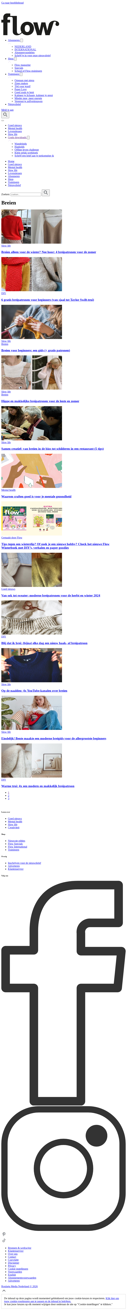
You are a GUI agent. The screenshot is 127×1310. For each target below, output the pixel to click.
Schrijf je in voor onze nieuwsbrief (33, 55)
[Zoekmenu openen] (5, 114)
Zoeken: (5, 194)
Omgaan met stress (24, 80)
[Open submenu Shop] (15, 59)
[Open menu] (2, 120)
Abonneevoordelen (25, 52)
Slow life (6, 245)
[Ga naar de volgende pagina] (3, 805)
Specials (19, 68)
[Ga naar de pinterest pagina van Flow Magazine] (4, 1236)
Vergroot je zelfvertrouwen (28, 101)
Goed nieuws (8, 589)
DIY (3, 293)
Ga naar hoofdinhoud (12, 2)
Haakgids (19, 146)
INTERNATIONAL (25, 49)
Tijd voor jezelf (22, 86)
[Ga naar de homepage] (30, 34)
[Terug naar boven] (4, 1292)
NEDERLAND (23, 46)
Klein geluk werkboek (26, 152)
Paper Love (21, 89)
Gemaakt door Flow (11, 537)
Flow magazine (23, 65)
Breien (4, 344)
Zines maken (21, 83)
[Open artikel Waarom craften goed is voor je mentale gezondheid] (31, 487)
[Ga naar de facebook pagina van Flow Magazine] (63, 1104)
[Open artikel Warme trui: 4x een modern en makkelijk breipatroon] (31, 776)
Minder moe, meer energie (28, 98)
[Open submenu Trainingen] (21, 74)
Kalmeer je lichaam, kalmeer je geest (34, 95)
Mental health (8, 490)
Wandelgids (21, 143)
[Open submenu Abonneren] (21, 40)
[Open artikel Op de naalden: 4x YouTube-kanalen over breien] (31, 681)
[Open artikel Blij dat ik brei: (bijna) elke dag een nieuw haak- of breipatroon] (31, 633)
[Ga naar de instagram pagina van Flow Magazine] (63, 1230)
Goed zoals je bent (24, 92)
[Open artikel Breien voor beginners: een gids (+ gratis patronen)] (31, 338)
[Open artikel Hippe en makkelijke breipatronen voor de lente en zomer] (31, 388)
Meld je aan (7, 109)
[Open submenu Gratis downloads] (28, 137)
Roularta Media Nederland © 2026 (19, 1286)
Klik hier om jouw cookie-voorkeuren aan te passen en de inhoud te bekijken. (61, 1300)
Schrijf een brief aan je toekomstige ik (34, 155)
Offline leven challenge (27, 149)
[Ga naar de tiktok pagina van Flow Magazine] (4, 1242)
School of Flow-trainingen (28, 70)
